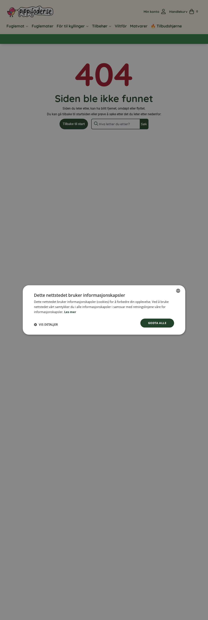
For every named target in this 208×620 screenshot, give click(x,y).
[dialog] (104, 310)
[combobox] (178, 291)
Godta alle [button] (157, 323)
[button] (46, 324)
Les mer (70, 312)
